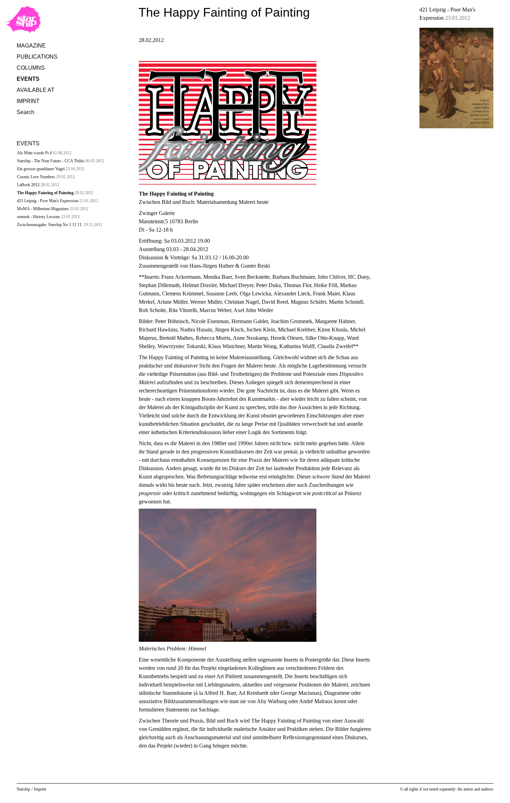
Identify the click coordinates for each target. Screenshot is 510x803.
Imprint (28, 101)
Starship (23, 789)
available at (35, 90)
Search (25, 112)
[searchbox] (72, 128)
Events (28, 79)
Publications (37, 57)
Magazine (31, 46)
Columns (31, 68)
